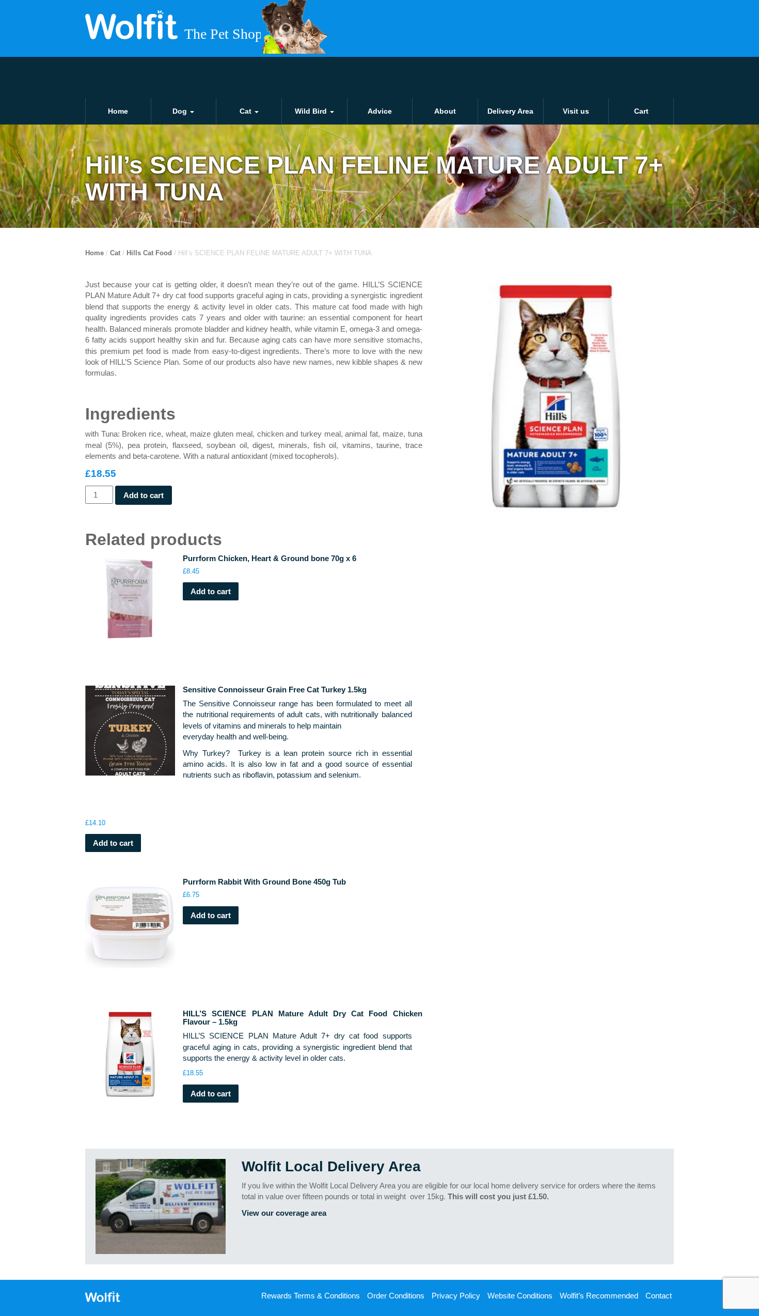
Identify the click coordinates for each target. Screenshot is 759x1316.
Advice (380, 111)
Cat (247, 111)
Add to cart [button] (211, 591)
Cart (641, 111)
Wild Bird (312, 111)
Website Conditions (519, 1295)
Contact (658, 1295)
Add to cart (143, 495)
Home (118, 111)
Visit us (576, 111)
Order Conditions (395, 1295)
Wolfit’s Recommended (599, 1295)
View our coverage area (284, 1213)
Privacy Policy (456, 1295)
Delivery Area (510, 111)
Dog (180, 111)
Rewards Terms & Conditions (310, 1295)
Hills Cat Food (149, 253)
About (445, 111)
